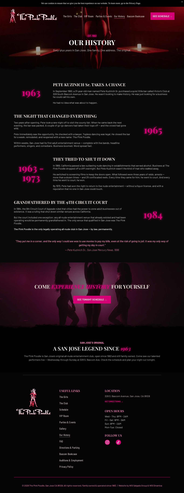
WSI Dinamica (155, 485)
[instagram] (107, 443)
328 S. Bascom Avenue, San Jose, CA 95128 (127, 396)
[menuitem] (67, 16)
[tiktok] (118, 443)
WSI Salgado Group (138, 485)
